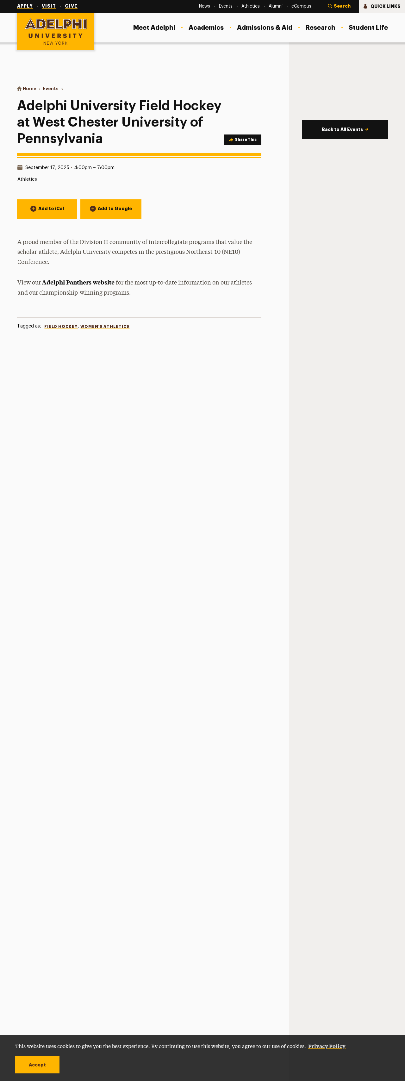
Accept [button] (37, 1065)
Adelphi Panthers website (78, 282)
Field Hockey (61, 326)
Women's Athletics (104, 326)
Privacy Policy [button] (327, 1045)
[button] (339, 6)
